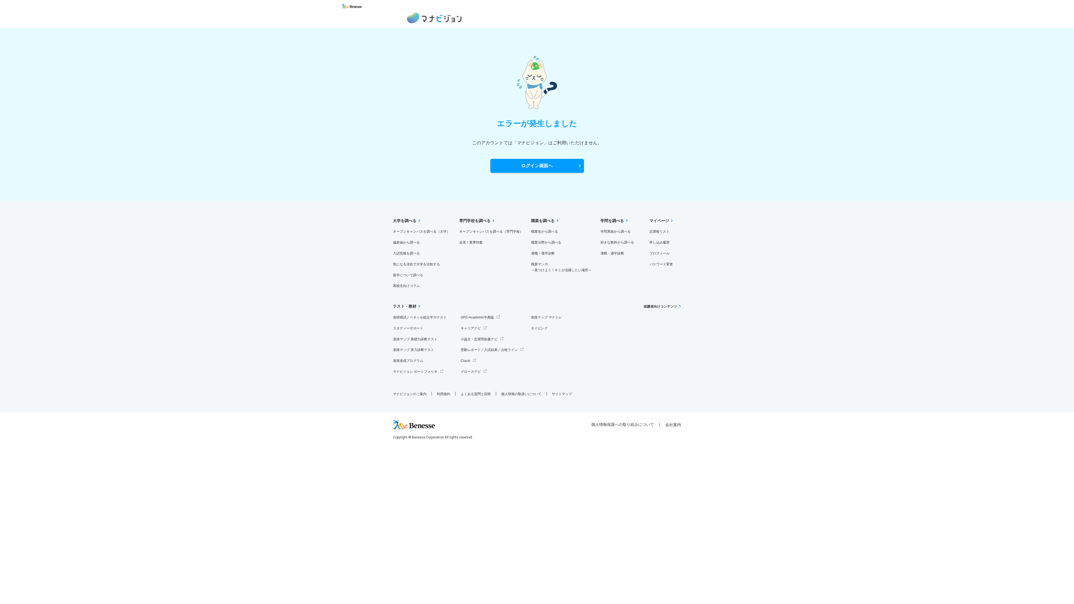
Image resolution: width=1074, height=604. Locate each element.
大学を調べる (404, 220)
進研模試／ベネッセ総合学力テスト (420, 317)
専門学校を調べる (475, 220)
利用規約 (443, 394)
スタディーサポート (408, 328)
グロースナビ (471, 372)
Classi (465, 361)
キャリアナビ (471, 328)
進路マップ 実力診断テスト (413, 350)
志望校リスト (659, 231)
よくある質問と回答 (476, 394)
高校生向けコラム (406, 286)
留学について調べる (408, 275)
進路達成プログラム (408, 361)
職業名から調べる (544, 231)
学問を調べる (612, 220)
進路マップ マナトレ (546, 317)
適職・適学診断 (543, 253)
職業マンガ (561, 267)
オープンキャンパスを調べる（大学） (421, 231)
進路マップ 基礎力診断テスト (415, 339)
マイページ (659, 220)
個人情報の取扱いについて (521, 394)
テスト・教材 (404, 306)
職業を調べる (543, 220)
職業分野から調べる (546, 242)
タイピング (539, 328)
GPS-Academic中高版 (477, 317)
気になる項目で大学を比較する (416, 264)
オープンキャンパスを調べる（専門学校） (491, 231)
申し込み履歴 (659, 242)
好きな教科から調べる (617, 242)
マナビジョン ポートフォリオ (415, 372)
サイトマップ (562, 394)
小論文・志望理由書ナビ (479, 339)
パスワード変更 (661, 264)
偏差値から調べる (406, 242)
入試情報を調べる (406, 253)
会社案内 (673, 425)
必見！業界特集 (471, 242)
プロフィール (659, 253)
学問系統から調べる (615, 231)
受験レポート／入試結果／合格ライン (489, 350)
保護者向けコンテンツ (660, 306)
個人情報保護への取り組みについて (622, 424)
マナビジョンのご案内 (410, 394)
